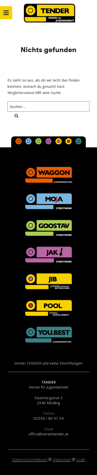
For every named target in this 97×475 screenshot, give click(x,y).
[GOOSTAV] (39, 142)
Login (80, 459)
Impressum (62, 459)
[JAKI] (49, 142)
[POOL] (69, 142)
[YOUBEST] (78, 142)
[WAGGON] (19, 142)
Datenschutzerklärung (29, 459)
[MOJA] (29, 142)
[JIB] (59, 142)
